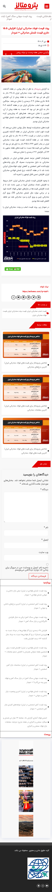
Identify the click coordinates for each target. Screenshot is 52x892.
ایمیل (44, 540)
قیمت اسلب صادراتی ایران (36, 311)
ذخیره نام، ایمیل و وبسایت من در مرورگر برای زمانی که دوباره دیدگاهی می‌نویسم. (26, 568)
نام (46, 527)
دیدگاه (44, 489)
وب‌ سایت (43, 552)
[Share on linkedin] (28, 297)
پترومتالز (37, 89)
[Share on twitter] (33, 297)
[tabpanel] (26, 658)
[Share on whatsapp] (13, 297)
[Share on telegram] (23, 297)
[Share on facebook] (38, 297)
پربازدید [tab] (46, 582)
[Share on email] (18, 297)
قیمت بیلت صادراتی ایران (17, 311)
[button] (46, 6)
